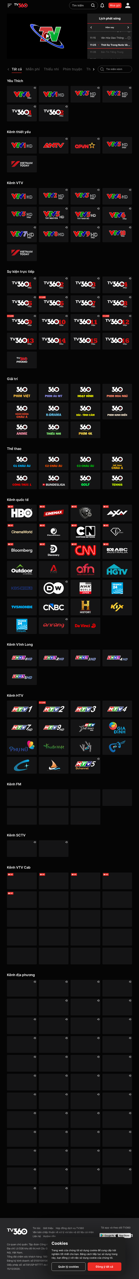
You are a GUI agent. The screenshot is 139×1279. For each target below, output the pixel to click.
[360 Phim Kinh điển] (117, 411)
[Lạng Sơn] (22, 1119)
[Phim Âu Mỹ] (54, 392)
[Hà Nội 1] (54, 988)
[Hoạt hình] (85, 392)
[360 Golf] (85, 480)
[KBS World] (22, 588)
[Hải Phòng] (22, 1082)
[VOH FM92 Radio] (85, 816)
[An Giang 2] (117, 988)
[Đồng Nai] (54, 1194)
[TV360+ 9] (22, 322)
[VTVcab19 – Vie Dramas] (22, 918)
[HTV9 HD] (54, 727)
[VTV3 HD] (85, 94)
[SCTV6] (22, 848)
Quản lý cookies (68, 1266)
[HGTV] (117, 569)
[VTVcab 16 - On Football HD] (22, 881)
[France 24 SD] (22, 625)
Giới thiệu (48, 1228)
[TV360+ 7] (85, 303)
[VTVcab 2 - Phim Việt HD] (85, 899)
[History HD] (85, 607)
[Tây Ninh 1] (85, 1119)
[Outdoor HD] (22, 569)
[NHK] (85, 588)
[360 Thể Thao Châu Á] (117, 462)
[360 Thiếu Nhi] (54, 429)
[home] (21, 5)
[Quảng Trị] (85, 1157)
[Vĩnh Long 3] (85, 658)
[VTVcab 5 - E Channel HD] (22, 937)
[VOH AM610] (85, 797)
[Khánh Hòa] (22, 1101)
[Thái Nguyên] (54, 1175)
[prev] (8, 69)
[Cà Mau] (54, 1025)
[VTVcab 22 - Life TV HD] (54, 956)
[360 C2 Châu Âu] (54, 462)
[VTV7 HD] (22, 233)
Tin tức (37, 1228)
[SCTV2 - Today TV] (54, 848)
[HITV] (85, 1007)
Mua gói (115, 5)
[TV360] (22, 360)
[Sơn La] (22, 1175)
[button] (19, 70)
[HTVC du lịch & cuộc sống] (54, 765)
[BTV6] (22, 1007)
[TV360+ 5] (22, 303)
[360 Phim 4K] (85, 429)
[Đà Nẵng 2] (117, 1138)
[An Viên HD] (85, 765)
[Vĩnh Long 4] (117, 658)
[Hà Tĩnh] (85, 1063)
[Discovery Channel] (54, 550)
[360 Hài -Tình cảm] (85, 411)
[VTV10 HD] (117, 233)
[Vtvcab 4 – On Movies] (117, 918)
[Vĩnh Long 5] (22, 676)
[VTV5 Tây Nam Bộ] (85, 215)
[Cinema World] (22, 531)
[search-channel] (102, 69)
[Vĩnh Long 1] (22, 658)
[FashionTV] (117, 531)
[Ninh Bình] (22, 1138)
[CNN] (85, 550)
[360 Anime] (22, 429)
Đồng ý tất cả (104, 1266)
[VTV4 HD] (117, 196)
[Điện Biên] (85, 1044)
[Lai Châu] (85, 1101)
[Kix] (117, 607)
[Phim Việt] (22, 392)
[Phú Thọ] (85, 1138)
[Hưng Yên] (117, 1082)
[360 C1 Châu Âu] (22, 462)
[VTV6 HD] (22, 94)
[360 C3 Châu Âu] (85, 462)
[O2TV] (117, 956)
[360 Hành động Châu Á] (22, 411)
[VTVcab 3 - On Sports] (54, 881)
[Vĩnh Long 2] (54, 658)
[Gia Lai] (54, 1063)
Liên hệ (37, 1236)
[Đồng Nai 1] (117, 1044)
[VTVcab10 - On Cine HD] (117, 899)
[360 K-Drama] (54, 411)
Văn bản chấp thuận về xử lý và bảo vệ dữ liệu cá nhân (63, 1232)
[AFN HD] (85, 569)
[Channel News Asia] (54, 569)
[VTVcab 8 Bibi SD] (54, 918)
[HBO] (22, 513)
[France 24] (117, 588)
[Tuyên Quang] (22, 1194)
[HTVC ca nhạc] (117, 746)
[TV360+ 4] (117, 284)
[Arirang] (54, 625)
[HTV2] (54, 709)
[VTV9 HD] (85, 233)
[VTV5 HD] (117, 145)
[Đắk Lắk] (54, 1044)
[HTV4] (117, 709)
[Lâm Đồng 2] (22, 1025)
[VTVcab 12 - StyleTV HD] (54, 937)
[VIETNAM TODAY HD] (22, 164)
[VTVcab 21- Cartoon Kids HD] (85, 918)
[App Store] (120, 1235)
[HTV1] (22, 709)
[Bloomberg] (22, 550)
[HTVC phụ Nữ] (22, 746)
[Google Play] (106, 1235)
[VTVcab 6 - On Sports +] (22, 899)
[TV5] (22, 607)
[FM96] (54, 797)
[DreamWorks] (54, 531)
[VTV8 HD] (54, 233)
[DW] (54, 588)
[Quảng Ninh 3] (22, 988)
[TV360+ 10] (54, 322)
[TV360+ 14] (54, 341)
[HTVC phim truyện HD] (85, 746)
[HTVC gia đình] (117, 727)
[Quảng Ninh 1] (54, 1157)
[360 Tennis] (117, 480)
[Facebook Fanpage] (131, 1235)
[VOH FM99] (117, 797)
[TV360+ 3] (85, 284)
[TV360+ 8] (117, 303)
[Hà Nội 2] (85, 988)
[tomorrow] (128, 27)
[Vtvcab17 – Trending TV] (117, 937)
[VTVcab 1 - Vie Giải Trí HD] (54, 899)
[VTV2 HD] (117, 94)
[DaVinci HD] (85, 625)
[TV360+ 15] (85, 341)
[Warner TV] (85, 513)
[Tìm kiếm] (92, 5)
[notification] (102, 5)
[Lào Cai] (54, 1119)
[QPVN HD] (85, 145)
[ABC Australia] (117, 550)
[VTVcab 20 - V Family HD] (22, 956)
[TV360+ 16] (117, 341)
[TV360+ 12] (117, 322)
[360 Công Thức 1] (22, 480)
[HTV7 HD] (22, 727)
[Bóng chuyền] (85, 1194)
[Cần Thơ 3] (117, 1157)
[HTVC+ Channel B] (22, 765)
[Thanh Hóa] (85, 1175)
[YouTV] (54, 1007)
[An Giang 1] (54, 1101)
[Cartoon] (85, 531)
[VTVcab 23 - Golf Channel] (117, 881)
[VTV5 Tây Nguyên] (54, 215)
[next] (93, 69)
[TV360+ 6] (54, 303)
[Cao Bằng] (117, 1025)
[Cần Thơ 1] (85, 1025)
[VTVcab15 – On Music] (85, 937)
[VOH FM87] (22, 816)
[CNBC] (54, 607)
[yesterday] (91, 27)
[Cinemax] (54, 513)
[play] (47, 36)
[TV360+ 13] (22, 341)
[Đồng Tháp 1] (22, 1063)
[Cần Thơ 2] (54, 1082)
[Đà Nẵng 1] (22, 1044)
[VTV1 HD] (54, 94)
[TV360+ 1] (22, 113)
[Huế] (85, 1082)
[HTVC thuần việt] (54, 746)
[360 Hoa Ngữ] (117, 392)
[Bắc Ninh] (117, 1007)
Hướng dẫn (49, 1236)
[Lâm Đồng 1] (117, 1101)
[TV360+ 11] (85, 322)
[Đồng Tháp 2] (117, 1175)
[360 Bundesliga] (54, 480)
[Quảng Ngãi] (22, 1157)
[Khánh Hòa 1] (54, 1138)
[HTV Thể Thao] (85, 727)
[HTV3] (85, 709)
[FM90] (22, 797)
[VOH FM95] (54, 816)
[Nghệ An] (117, 1119)
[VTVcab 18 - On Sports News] (85, 881)
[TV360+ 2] (54, 113)
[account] (128, 5)
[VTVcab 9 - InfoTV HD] (85, 956)
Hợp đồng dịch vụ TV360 (70, 1228)
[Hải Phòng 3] (117, 1063)
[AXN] (117, 513)
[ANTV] (54, 145)
